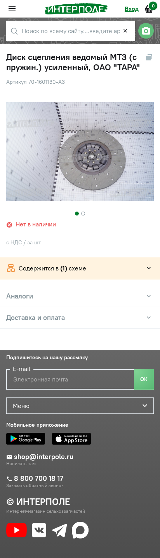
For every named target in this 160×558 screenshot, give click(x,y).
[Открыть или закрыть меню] (12, 9)
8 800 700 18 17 (38, 478)
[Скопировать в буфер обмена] (149, 57)
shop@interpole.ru (43, 456)
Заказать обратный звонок (35, 485)
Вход (132, 8)
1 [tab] (77, 213)
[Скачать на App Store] (73, 439)
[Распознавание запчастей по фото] (146, 31)
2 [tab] (83, 213)
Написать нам (21, 463)
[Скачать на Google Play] (27, 439)
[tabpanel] (80, 151)
